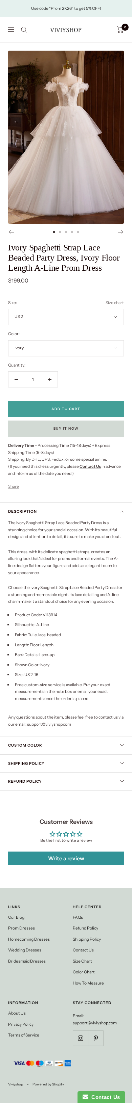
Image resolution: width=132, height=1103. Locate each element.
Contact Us (83, 949)
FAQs (78, 917)
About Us (17, 1013)
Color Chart (84, 971)
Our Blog (16, 917)
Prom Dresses (21, 928)
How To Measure (88, 983)
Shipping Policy (26, 763)
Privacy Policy (21, 1024)
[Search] (24, 30)
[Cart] (120, 29)
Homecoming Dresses (29, 939)
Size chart (115, 302)
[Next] (121, 232)
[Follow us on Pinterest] (95, 1038)
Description (22, 511)
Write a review (66, 858)
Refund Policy (25, 781)
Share (13, 486)
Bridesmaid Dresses (27, 961)
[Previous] (11, 232)
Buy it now (66, 428)
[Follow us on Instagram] (80, 1038)
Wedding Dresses (24, 949)
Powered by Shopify (48, 1084)
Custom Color (25, 745)
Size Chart (82, 961)
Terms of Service (23, 1035)
